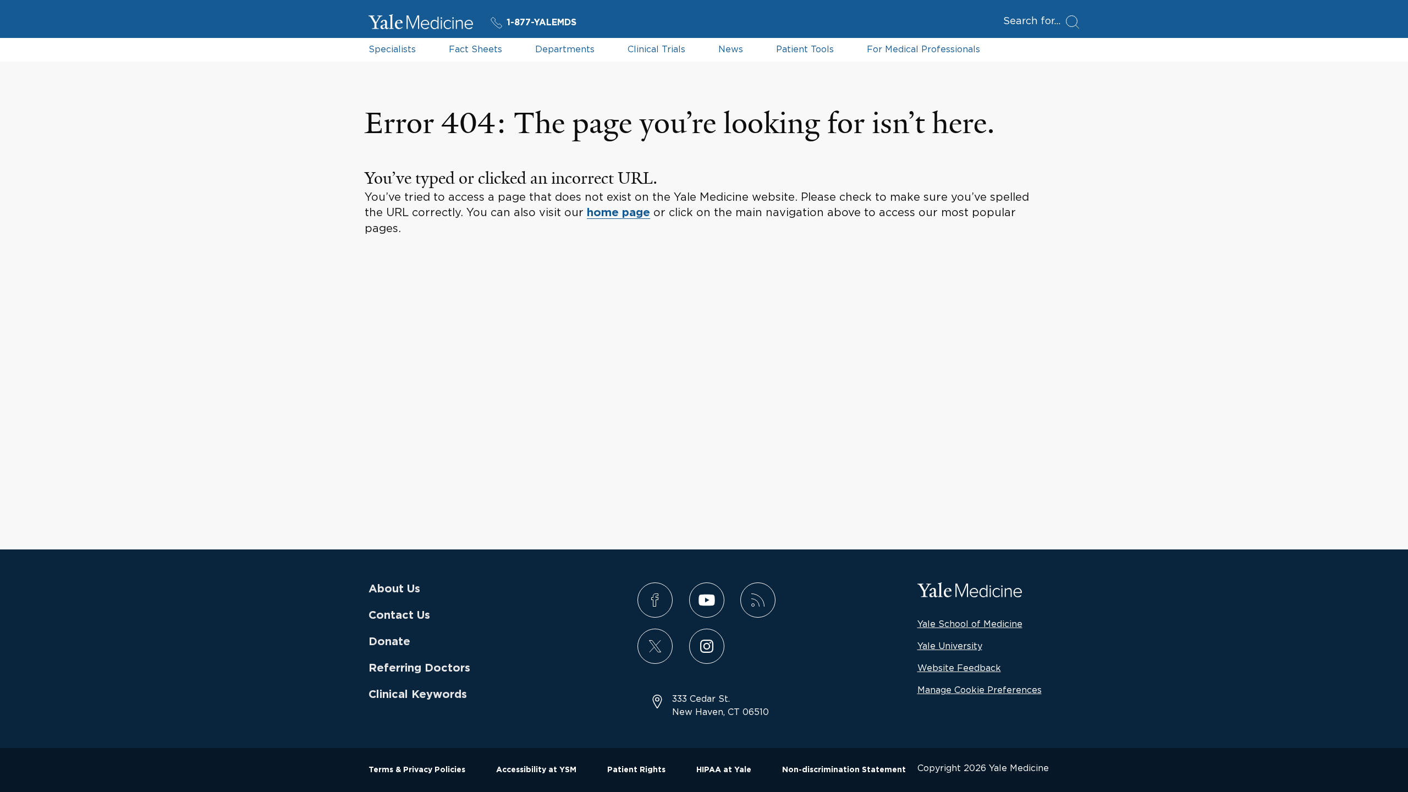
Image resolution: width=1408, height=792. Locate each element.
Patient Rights (636, 770)
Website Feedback (959, 668)
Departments (565, 49)
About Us (394, 589)
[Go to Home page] (421, 23)
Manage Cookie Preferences (979, 690)
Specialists (392, 49)
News (730, 49)
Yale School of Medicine (969, 624)
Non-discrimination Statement (844, 770)
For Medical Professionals (923, 49)
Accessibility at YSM (536, 770)
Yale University (949, 646)
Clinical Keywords (418, 694)
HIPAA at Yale (723, 770)
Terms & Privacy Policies (417, 770)
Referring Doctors (419, 668)
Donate (389, 641)
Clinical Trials (656, 49)
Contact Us (399, 615)
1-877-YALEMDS (541, 22)
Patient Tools (805, 49)
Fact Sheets (475, 49)
